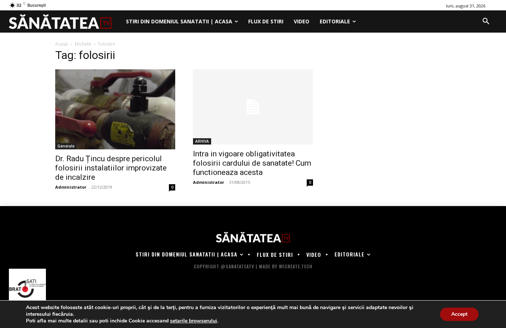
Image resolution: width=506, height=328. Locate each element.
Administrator (70, 187)
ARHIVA (202, 141)
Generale (65, 146)
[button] (486, 21)
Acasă (61, 44)
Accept (459, 314)
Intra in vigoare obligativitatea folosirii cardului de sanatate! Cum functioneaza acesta (252, 163)
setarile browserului (193, 321)
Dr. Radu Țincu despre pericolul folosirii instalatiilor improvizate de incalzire (111, 168)
